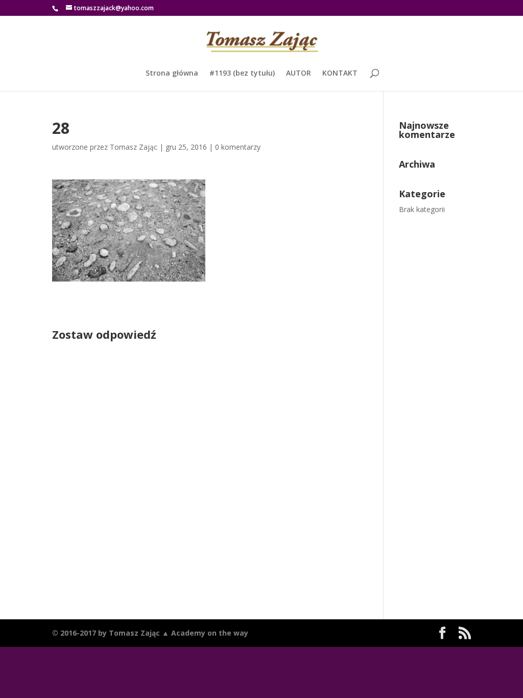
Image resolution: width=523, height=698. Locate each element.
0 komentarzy (237, 147)
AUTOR (298, 73)
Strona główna (172, 73)
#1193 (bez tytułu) (242, 73)
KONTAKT (340, 73)
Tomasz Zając (133, 147)
